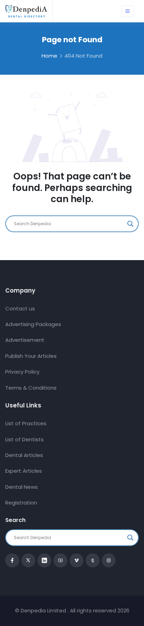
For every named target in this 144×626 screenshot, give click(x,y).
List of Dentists (24, 439)
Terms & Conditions (31, 387)
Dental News (21, 487)
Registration (21, 502)
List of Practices (25, 423)
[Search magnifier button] (130, 224)
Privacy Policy (22, 371)
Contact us (20, 308)
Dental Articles (24, 455)
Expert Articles (23, 470)
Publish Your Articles (31, 356)
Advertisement (24, 340)
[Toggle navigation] (128, 11)
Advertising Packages (33, 324)
